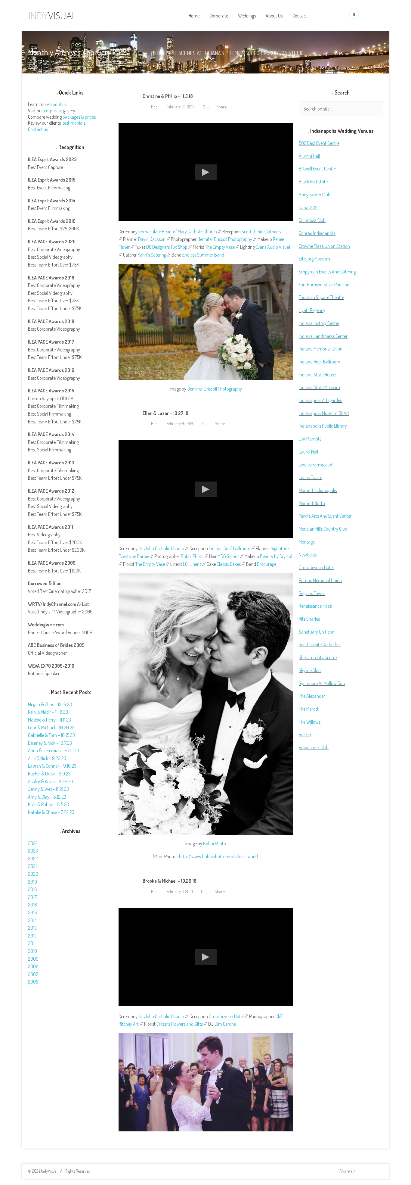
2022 (33, 859)
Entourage (266, 564)
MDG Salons (228, 556)
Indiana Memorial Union (320, 349)
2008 (33, 966)
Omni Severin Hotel (226, 1016)
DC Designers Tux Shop (166, 247)
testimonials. (74, 123)
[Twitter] (362, 1171)
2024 (32, 843)
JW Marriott (310, 439)
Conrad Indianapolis (317, 233)
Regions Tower (312, 593)
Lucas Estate (310, 477)
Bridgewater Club (314, 195)
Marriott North (312, 503)
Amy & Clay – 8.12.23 (47, 797)
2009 (33, 959)
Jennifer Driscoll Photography (224, 239)
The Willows (309, 722)
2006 (33, 982)
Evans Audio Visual (272, 247)
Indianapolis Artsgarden (320, 400)
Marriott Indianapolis (318, 490)
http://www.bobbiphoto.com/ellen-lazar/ (218, 856)
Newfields (308, 555)
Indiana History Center (319, 323)
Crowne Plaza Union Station (324, 246)
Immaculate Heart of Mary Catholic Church (177, 232)
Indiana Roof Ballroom (229, 548)
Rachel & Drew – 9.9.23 (49, 774)
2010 (32, 951)
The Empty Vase (220, 247)
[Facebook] (370, 1171)
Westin (305, 734)
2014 (32, 920)
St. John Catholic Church (161, 548)
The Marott (309, 709)
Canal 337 (308, 207)
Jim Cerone (225, 1024)
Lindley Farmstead (315, 465)
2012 (32, 936)
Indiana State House (317, 375)
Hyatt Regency (312, 310)
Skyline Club (310, 670)
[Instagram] (378, 1171)
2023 (33, 851)
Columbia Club (312, 220)
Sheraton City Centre (318, 657)
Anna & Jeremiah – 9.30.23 (53, 750)
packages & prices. (80, 117)
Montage (307, 542)
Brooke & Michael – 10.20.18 (169, 881)
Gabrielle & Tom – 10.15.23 (51, 735)
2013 (32, 928)
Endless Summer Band (203, 255)
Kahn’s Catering (152, 255)
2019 (359, 53)
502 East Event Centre (319, 143)
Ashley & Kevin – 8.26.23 (50, 781)
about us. (58, 104)
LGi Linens (192, 564)
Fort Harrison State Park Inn (324, 285)
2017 (32, 897)
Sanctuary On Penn (316, 632)
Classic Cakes (229, 564)
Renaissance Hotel (315, 606)
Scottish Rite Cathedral (262, 232)
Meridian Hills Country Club (323, 529)
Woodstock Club (314, 747)
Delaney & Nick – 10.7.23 (50, 743)
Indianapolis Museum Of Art (324, 413)
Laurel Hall (308, 452)
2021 (32, 866)
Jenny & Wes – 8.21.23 (48, 789)
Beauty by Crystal (276, 556)
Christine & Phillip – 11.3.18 (168, 96)
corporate (53, 111)
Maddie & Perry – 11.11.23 (49, 720)
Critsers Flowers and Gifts (179, 1024)
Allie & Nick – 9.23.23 (47, 758)
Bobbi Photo (192, 556)
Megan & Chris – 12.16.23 (50, 704)
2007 (33, 974)
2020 (33, 874)
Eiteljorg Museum (314, 259)
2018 (32, 889)
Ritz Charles (309, 619)
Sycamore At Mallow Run (322, 683)
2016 (32, 905)
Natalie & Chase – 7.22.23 (51, 812)
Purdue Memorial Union (320, 580)
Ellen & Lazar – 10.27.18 (165, 413)
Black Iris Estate (313, 182)
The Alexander (312, 696)
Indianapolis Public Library (323, 426)
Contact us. (38, 129)
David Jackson (151, 239)
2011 (32, 943)
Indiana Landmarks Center (323, 336)
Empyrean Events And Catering (327, 272)
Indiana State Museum (319, 387)
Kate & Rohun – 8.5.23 (48, 804)
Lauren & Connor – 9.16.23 (52, 766)
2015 (32, 912)
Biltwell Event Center (317, 169)
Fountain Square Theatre (321, 297)
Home (344, 53)
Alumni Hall (309, 156)
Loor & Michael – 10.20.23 (51, 728)
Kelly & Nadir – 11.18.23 (48, 712)
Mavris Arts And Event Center (325, 516)
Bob (154, 106)
